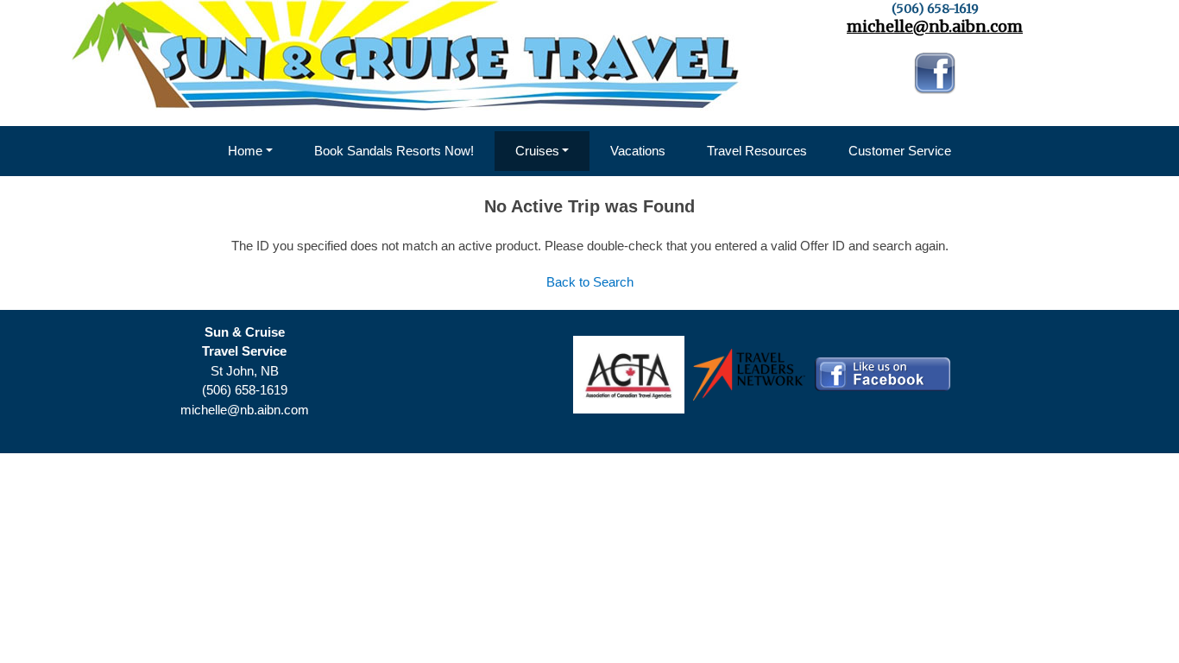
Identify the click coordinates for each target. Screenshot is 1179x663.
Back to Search (590, 282)
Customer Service (899, 150)
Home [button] (245, 150)
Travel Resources (757, 150)
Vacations (637, 150)
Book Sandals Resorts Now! (394, 150)
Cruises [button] (537, 150)
